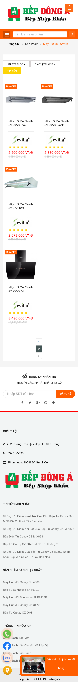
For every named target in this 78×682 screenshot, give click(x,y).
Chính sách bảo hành (17, 653)
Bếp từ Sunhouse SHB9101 (21, 589)
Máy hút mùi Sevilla (55, 43)
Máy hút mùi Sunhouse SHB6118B (25, 597)
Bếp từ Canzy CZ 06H (17, 612)
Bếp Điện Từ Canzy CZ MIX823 (23, 536)
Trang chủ (13, 43)
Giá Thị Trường (44, 64)
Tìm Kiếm (12, 71)
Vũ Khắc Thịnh (56, 659)
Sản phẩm (31, 43)
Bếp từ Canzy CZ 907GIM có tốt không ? (30, 544)
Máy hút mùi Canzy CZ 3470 (21, 605)
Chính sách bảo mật (16, 637)
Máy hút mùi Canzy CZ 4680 (21, 582)
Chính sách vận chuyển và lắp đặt (26, 645)
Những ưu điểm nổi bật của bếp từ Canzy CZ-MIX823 (38, 528)
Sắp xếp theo (15, 64)
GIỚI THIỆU (10, 431)
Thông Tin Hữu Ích (17, 625)
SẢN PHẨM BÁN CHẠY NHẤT (22, 570)
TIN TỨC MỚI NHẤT (16, 504)
